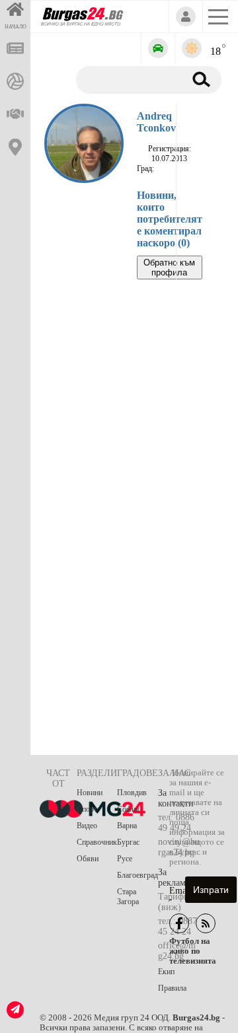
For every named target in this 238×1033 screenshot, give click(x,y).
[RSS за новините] (206, 923)
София (128, 809)
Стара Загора (128, 896)
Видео (87, 825)
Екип (166, 971)
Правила (172, 988)
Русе (124, 858)
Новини (89, 792)
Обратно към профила (169, 267)
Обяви (88, 858)
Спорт (87, 809)
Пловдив (132, 792)
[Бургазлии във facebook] (179, 923)
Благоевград (137, 875)
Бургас (128, 842)
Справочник (97, 842)
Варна (127, 825)
